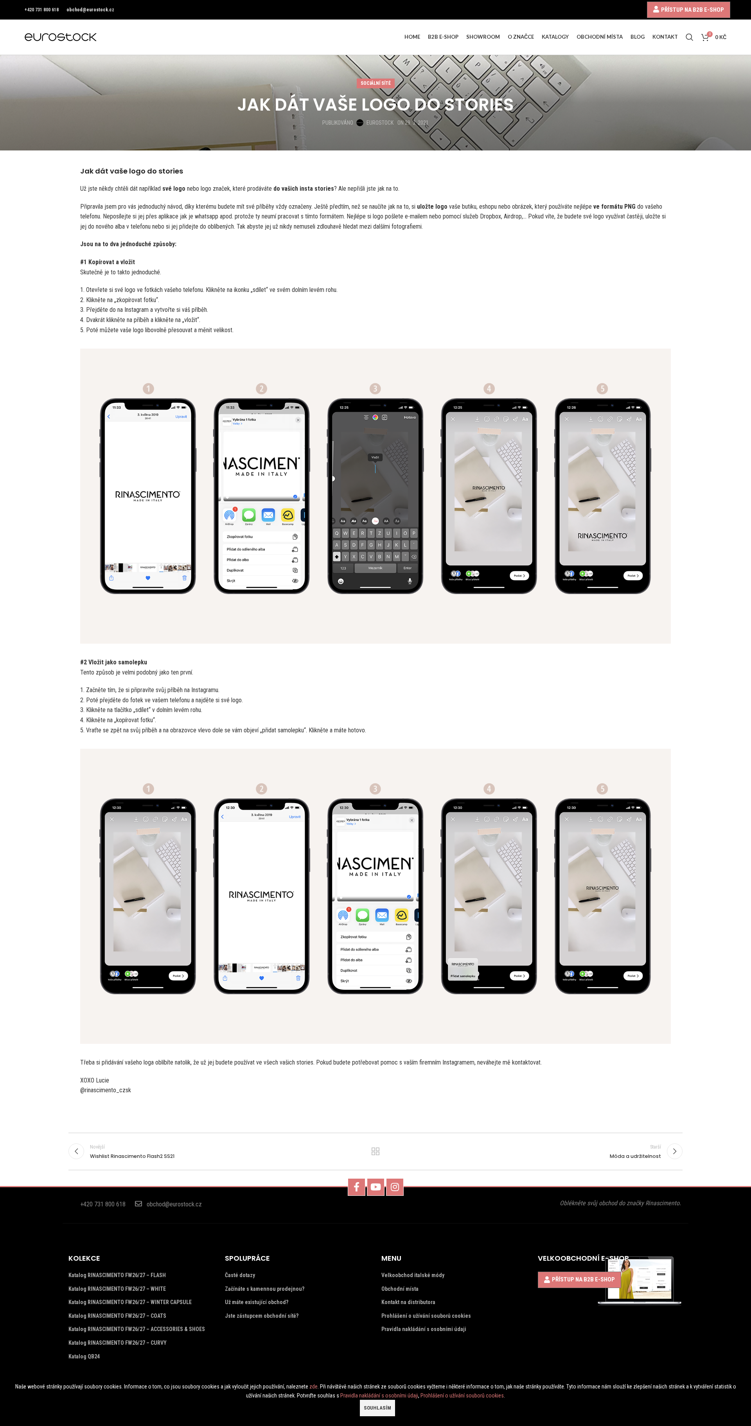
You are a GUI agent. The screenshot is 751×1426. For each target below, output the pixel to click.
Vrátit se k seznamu (375, 1151)
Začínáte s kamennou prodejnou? (264, 1289)
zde (313, 1386)
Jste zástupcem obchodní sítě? (261, 1316)
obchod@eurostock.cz (90, 10)
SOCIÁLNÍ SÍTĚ (376, 83)
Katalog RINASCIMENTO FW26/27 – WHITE (117, 1289)
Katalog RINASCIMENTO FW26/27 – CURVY (117, 1343)
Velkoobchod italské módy (412, 1275)
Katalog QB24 (84, 1356)
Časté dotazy (240, 1275)
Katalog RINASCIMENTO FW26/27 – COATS (117, 1316)
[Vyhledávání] (689, 37)
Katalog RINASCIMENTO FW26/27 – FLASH (117, 1275)
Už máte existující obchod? (256, 1302)
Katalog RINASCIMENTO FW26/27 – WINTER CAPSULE (130, 1302)
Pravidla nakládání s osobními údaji (423, 1329)
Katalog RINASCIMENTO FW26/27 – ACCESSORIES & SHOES (136, 1329)
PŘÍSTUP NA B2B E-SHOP (692, 9)
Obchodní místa (400, 1289)
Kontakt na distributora (408, 1302)
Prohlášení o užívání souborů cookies (426, 1316)
